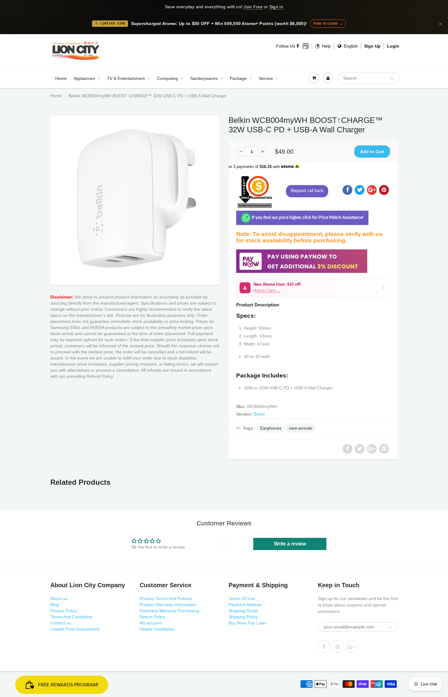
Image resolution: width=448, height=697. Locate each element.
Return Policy (152, 616)
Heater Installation (157, 629)
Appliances (84, 78)
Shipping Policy (243, 616)
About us (58, 598)
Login (393, 46)
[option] (135, 199)
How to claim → (328, 23)
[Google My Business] (306, 46)
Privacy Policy (63, 610)
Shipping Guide (243, 610)
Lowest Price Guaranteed (74, 629)
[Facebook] (298, 46)
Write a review (290, 543)
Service (266, 78)
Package (238, 78)
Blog (54, 604)
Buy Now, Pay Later (247, 622)
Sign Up (372, 46)
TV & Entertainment (126, 78)
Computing (167, 78)
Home (61, 78)
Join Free (253, 6)
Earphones (270, 428)
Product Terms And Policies (166, 598)
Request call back (307, 191)
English (350, 46)
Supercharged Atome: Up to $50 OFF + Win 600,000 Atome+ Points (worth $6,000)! (219, 23)
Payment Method (245, 604)
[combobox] (368, 78)
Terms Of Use (242, 598)
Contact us (60, 622)
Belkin (259, 414)
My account (151, 622)
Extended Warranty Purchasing (169, 610)
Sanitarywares (204, 78)
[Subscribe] (390, 627)
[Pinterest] (338, 647)
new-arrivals (300, 428)
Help (326, 46)
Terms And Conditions (71, 616)
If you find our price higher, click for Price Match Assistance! (307, 218)
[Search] (392, 78)
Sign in (276, 6)
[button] (313, 288)
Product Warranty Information (168, 604)
